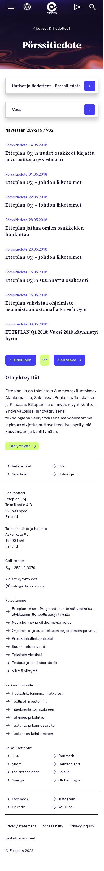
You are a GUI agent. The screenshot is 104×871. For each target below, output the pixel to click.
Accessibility (52, 826)
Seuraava (67, 360)
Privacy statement (20, 826)
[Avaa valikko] (11, 7)
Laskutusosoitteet (20, 838)
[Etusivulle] (52, 8)
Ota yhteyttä (20, 446)
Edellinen (23, 360)
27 (45, 361)
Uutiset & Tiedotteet (53, 28)
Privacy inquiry (82, 826)
